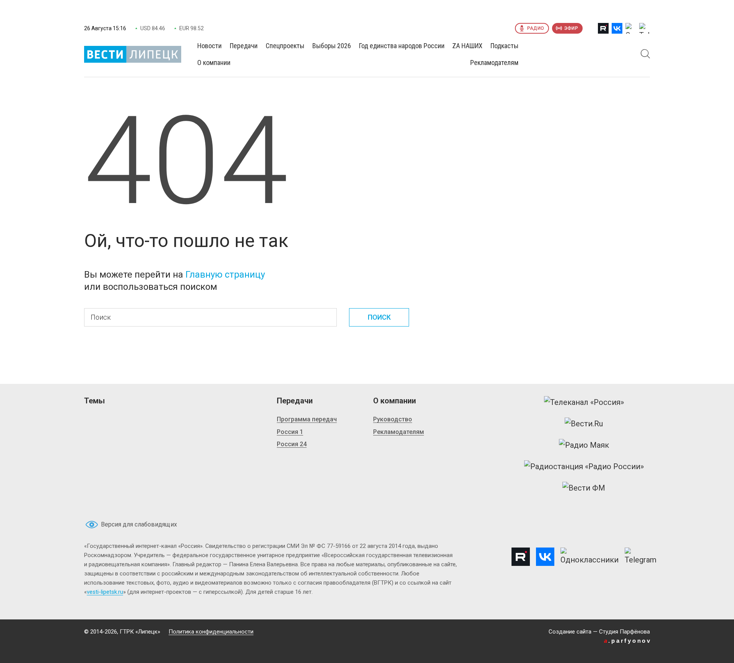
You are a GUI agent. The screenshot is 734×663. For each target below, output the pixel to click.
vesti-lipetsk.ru (105, 591)
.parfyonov (627, 640)
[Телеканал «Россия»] (584, 402)
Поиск (379, 317)
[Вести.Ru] (584, 424)
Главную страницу (225, 274)
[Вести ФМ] (583, 488)
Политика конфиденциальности (211, 631)
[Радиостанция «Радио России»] (584, 466)
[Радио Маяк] (584, 445)
